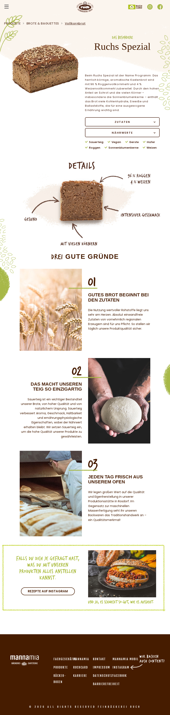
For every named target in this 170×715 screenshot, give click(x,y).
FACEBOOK (120, 675)
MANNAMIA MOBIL (125, 659)
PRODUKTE (12, 23)
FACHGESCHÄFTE (65, 659)
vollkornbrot (75, 23)
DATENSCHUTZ (103, 675)
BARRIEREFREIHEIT (106, 684)
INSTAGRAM (121, 667)
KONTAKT (99, 659)
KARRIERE (80, 675)
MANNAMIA (81, 659)
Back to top (162, 704)
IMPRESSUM (101, 667)
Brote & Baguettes (43, 23)
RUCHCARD (80, 667)
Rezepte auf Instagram (48, 591)
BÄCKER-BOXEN (59, 679)
